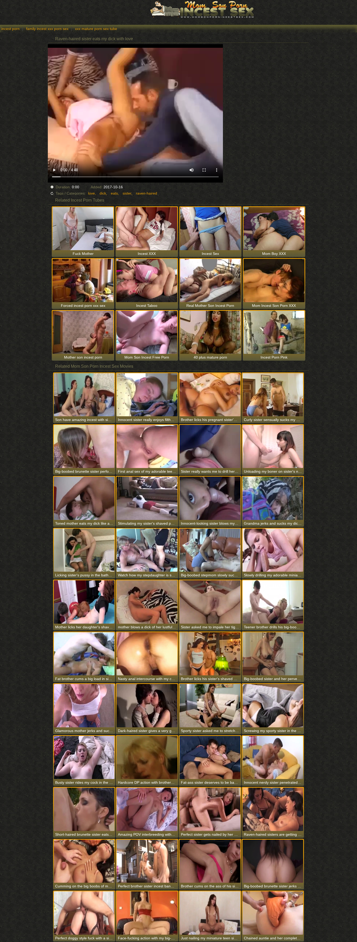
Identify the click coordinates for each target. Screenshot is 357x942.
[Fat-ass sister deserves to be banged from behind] (210, 757)
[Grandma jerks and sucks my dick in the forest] (273, 498)
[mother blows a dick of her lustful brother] (147, 601)
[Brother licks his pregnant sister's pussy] (210, 394)
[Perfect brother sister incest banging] (147, 861)
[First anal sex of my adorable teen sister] (147, 446)
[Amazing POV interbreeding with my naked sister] (147, 809)
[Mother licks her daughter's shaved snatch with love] (84, 601)
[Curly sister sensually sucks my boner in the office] (273, 394)
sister (127, 193)
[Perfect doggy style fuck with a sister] (84, 912)
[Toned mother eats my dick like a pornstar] (84, 498)
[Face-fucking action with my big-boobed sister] (147, 912)
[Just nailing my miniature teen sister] (210, 912)
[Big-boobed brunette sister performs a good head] (84, 446)
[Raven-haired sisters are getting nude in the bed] (273, 809)
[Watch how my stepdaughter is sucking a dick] (147, 550)
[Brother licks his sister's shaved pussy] (210, 653)
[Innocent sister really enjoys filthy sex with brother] (147, 394)
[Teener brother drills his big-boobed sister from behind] (273, 601)
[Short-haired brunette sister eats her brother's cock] (84, 809)
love (91, 193)
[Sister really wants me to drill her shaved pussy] (210, 446)
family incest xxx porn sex (47, 29)
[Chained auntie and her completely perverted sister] (273, 912)
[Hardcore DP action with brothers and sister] (147, 757)
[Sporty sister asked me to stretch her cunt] (210, 705)
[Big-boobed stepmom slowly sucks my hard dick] (210, 550)
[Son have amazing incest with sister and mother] (84, 394)
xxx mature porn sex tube (96, 29)
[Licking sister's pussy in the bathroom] (84, 550)
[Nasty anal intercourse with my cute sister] (147, 653)
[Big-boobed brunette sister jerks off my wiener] (273, 861)
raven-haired (146, 193)
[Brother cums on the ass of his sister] (210, 861)
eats (114, 193)
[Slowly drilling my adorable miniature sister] (273, 550)
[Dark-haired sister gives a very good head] (147, 705)
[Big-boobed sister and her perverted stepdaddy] (273, 653)
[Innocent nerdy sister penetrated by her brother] (273, 757)
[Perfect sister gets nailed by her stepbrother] (210, 809)
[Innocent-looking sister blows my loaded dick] (210, 498)
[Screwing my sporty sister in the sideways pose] (273, 705)
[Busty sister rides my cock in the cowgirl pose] (84, 757)
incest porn (10, 29)
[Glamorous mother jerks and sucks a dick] (84, 705)
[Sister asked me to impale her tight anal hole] (210, 601)
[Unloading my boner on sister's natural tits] (273, 446)
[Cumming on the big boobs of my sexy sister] (84, 861)
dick (103, 193)
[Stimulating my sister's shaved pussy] (147, 498)
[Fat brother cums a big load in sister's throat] (84, 653)
